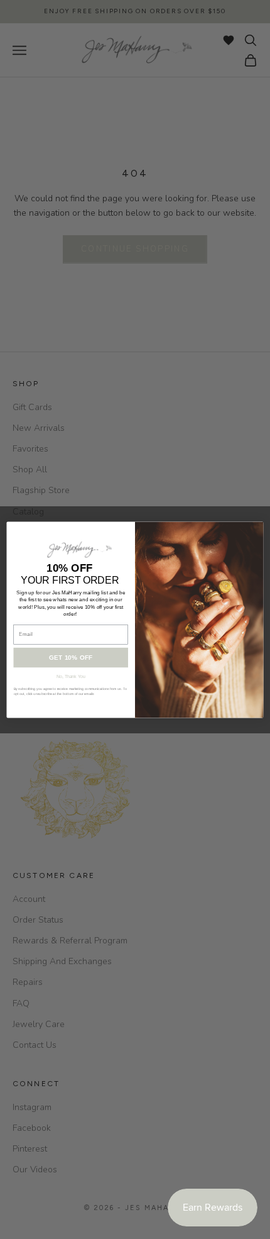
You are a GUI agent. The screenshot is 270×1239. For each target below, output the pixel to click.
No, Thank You (71, 676)
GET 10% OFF (71, 657)
